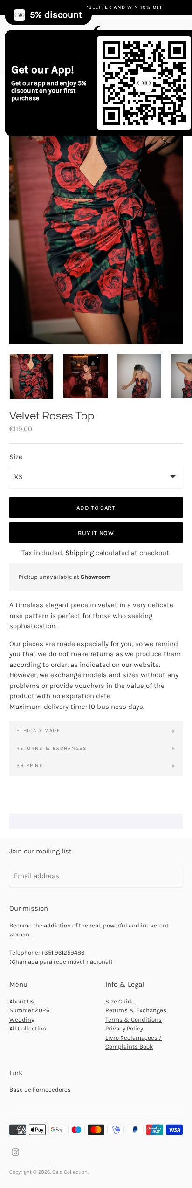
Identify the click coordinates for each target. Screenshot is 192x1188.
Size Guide (120, 1001)
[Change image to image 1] (31, 376)
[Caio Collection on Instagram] (15, 1151)
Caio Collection (70, 1172)
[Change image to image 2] (85, 376)
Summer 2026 (29, 1010)
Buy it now (96, 532)
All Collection (27, 1028)
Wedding (21, 1019)
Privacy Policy (124, 1028)
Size (15, 457)
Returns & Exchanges (51, 748)
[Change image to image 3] (139, 376)
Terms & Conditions (133, 1019)
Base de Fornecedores (40, 1089)
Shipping (79, 553)
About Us (21, 1001)
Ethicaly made (38, 731)
